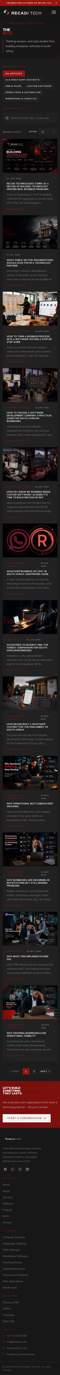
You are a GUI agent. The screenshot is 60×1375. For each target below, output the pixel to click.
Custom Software (39, 86)
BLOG (6, 1216)
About (6, 1191)
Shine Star (8, 1321)
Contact (7, 1222)
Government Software (15, 1275)
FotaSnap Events (12, 1262)
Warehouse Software (15, 1256)
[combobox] (48, 131)
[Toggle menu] (54, 12)
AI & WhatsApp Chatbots (22, 79)
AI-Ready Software (14, 1237)
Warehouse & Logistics (21, 98)
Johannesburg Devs (14, 1268)
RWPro (7, 1308)
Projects (7, 1209)
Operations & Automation (23, 92)
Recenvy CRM (11, 1302)
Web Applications (13, 1281)
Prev (16, 1071)
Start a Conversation (24, 1118)
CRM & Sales (13, 86)
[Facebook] (5, 1169)
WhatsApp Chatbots (14, 1243)
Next (44, 1071)
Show (33, 131)
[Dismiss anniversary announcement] (56, 3)
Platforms (8, 1203)
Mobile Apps (10, 1287)
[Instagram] (20, 1169)
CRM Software (11, 1249)
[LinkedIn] (27, 1169)
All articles (13, 73)
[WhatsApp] (12, 1169)
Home (6, 1184)
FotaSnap (8, 1315)
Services (8, 1197)
